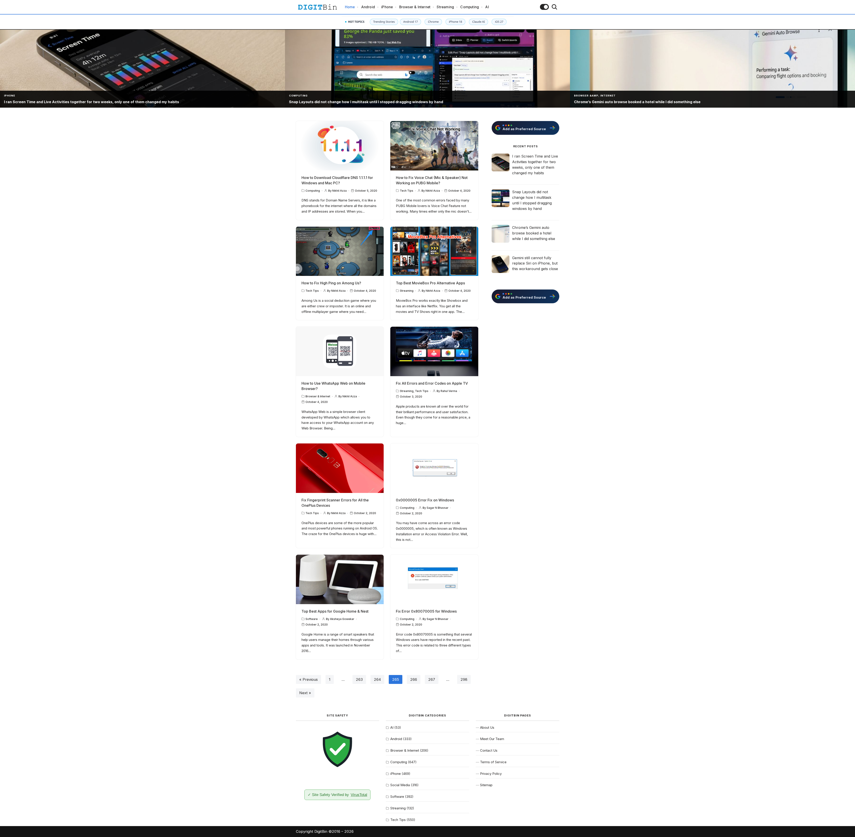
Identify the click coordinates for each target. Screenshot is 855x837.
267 (431, 679)
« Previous (308, 679)
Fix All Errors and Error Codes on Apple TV (432, 383)
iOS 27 (499, 22)
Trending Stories (384, 22)
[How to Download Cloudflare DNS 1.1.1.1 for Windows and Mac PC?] (340, 145)
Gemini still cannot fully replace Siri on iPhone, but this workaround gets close (535, 263)
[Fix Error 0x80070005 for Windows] (434, 579)
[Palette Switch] (544, 6)
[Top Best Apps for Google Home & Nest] (340, 579)
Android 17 (410, 22)
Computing (469, 7)
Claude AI (478, 22)
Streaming (445, 7)
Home (350, 7)
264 (377, 679)
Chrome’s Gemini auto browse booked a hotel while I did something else (533, 233)
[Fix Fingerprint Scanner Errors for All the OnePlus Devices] (340, 468)
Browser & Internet (415, 7)
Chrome (433, 22)
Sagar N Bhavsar (437, 507)
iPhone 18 (455, 22)
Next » (305, 693)
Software (311, 619)
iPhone (387, 7)
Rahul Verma (449, 391)
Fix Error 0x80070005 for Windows (426, 611)
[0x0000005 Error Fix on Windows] (434, 468)
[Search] (554, 7)
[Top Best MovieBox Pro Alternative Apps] (434, 251)
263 (359, 679)
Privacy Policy (491, 773)
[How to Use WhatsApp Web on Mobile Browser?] (340, 351)
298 (463, 679)
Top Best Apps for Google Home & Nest (334, 611)
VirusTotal (359, 795)
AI (487, 7)
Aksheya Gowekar (342, 619)
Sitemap (486, 785)
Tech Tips (406, 190)
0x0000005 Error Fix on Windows (425, 500)
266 (413, 679)
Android (368, 7)
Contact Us (488, 750)
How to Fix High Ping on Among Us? (331, 283)
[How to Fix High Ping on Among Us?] (340, 251)
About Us (487, 727)
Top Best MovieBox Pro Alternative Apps (430, 283)
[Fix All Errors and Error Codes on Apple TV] (434, 351)
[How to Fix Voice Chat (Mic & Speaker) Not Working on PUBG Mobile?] (434, 145)
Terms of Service (493, 762)
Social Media (400, 785)
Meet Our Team (492, 739)
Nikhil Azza (339, 190)
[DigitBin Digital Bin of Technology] (317, 7)
